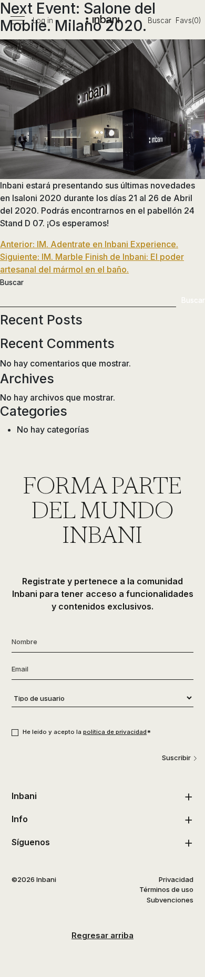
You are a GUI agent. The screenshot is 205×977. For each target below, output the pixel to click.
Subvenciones (170, 900)
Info (20, 819)
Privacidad (176, 879)
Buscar (159, 20)
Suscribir (176, 757)
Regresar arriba (102, 935)
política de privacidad (115, 732)
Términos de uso (166, 889)
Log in (43, 20)
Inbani (24, 796)
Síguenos (31, 842)
